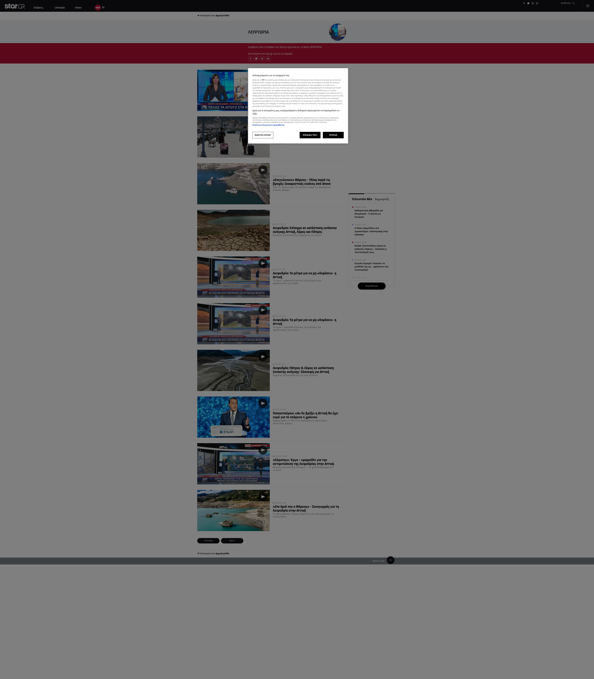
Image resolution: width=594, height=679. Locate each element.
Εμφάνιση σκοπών (263, 135)
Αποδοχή (333, 135)
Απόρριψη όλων (310, 135)
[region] (298, 106)
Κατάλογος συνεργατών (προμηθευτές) (268, 125)
